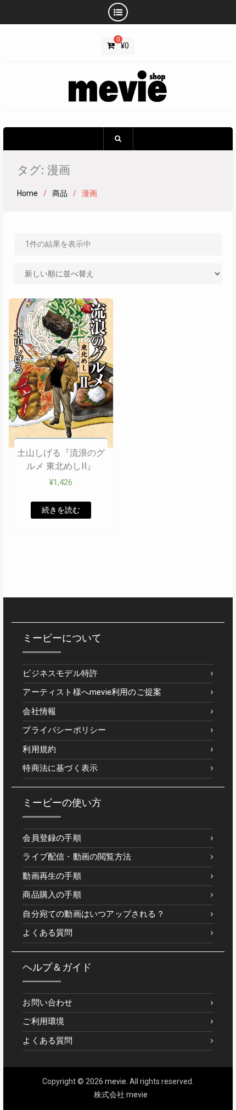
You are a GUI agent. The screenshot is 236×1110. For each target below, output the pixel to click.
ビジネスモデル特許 (60, 673)
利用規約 (39, 749)
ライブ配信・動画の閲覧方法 (77, 857)
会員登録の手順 (52, 838)
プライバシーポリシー (64, 730)
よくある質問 (47, 933)
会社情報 (39, 711)
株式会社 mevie (121, 1094)
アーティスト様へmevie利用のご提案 (92, 692)
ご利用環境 (43, 1021)
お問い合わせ (47, 1003)
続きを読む (61, 509)
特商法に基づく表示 (60, 768)
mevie (115, 1081)
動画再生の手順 (52, 876)
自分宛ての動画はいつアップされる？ (93, 914)
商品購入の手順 (52, 895)
